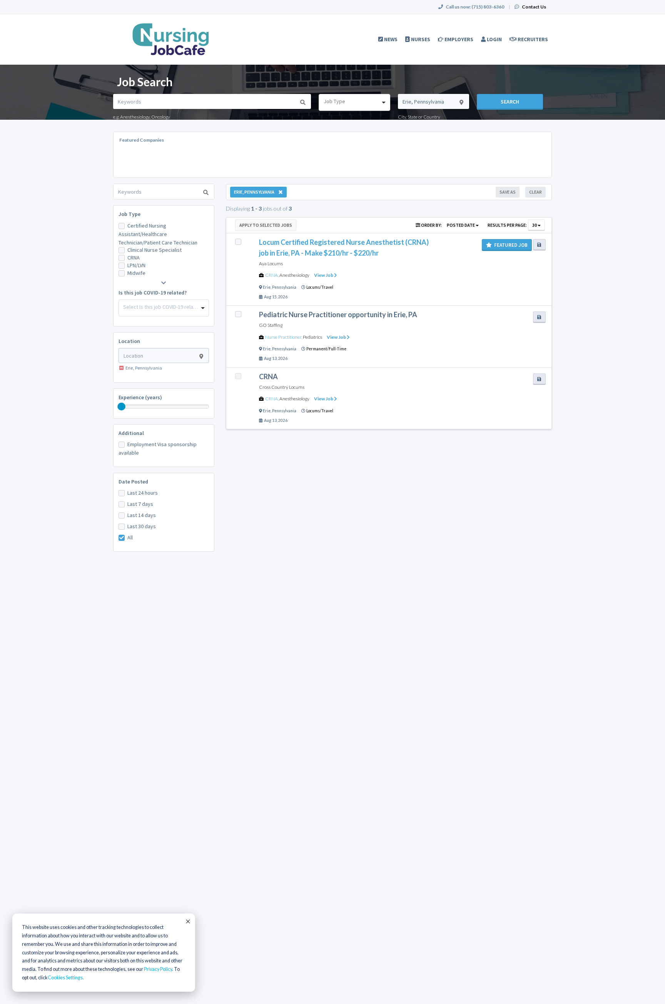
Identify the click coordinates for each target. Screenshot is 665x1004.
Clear (535, 192)
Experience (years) (140, 397)
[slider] (121, 406)
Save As (508, 192)
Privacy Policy (158, 969)
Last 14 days (141, 515)
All (130, 537)
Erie (267, 287)
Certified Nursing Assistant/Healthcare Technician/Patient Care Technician (158, 234)
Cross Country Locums (281, 387)
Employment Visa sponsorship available (158, 448)
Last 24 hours (142, 492)
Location (129, 341)
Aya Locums (271, 263)
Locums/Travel (319, 287)
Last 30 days (141, 526)
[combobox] (354, 102)
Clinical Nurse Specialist (154, 249)
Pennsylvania (284, 287)
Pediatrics (312, 337)
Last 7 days (140, 503)
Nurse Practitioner (283, 337)
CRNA (133, 257)
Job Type (129, 214)
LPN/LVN (136, 265)
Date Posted (133, 481)
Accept (187, 921)
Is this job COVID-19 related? (153, 292)
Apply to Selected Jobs (265, 225)
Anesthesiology (294, 275)
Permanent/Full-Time (326, 348)
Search (510, 101)
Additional (131, 433)
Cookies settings (65, 978)
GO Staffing (270, 325)
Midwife (136, 272)
